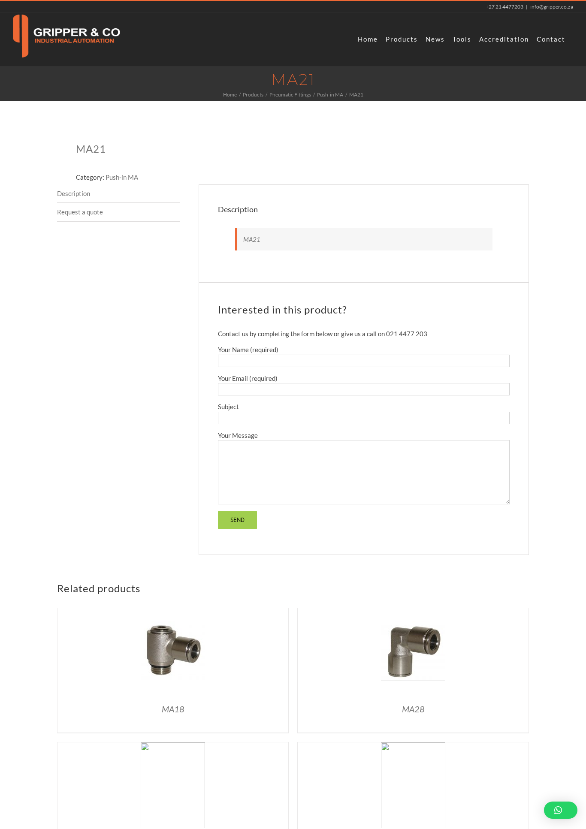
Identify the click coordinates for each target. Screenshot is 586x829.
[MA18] (173, 613)
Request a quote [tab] (80, 212)
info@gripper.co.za (551, 6)
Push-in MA (122, 177)
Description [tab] (73, 193)
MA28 (413, 709)
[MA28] (413, 613)
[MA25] (173, 747)
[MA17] (413, 747)
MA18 (173, 709)
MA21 (251, 239)
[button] (560, 810)
